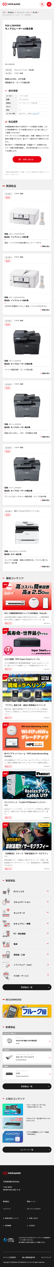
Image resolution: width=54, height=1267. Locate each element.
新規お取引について (12, 1218)
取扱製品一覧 (26, 987)
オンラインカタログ (34, 1209)
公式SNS (32, 1225)
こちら (34, 113)
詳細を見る (46, 246)
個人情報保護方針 (28, 1257)
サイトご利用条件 (9, 1257)
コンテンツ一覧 (26, 1149)
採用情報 (8, 1225)
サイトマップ (46, 1257)
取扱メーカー (31, 1201)
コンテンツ (7, 1209)
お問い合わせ (33, 1218)
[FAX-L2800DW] (27, 47)
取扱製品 (6, 1201)
